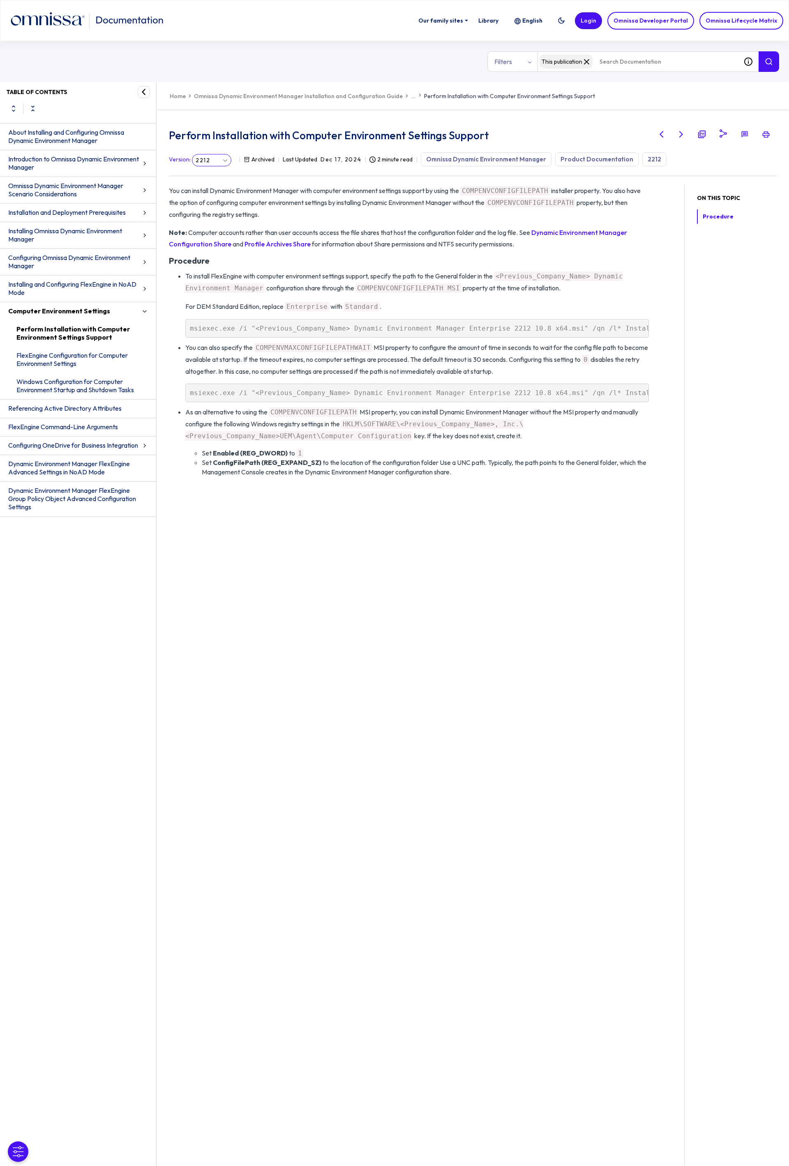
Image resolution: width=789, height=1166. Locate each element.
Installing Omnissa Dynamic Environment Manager (65, 235)
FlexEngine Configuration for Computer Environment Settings (72, 359)
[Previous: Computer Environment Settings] (661, 134)
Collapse (32, 108)
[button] (561, 20)
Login (588, 20)
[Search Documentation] (769, 61)
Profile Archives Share (278, 244)
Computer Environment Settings (59, 311)
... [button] (413, 96)
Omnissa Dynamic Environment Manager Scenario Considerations (65, 190)
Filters (503, 61)
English (532, 20)
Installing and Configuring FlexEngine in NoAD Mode (72, 288)
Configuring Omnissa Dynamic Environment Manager (69, 261)
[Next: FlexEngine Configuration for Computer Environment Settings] (681, 134)
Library (488, 20)
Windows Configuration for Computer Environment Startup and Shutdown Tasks (75, 385)
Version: (180, 159)
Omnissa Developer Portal (651, 20)
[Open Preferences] (18, 1151)
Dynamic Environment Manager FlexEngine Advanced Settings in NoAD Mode (69, 468)
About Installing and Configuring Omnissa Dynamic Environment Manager (66, 136)
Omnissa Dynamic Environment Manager (486, 159)
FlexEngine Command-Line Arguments (63, 427)
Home (178, 96)
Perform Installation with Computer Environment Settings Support (73, 333)
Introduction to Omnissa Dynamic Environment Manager (73, 163)
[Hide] (144, 92)
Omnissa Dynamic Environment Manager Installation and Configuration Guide (298, 96)
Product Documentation (597, 159)
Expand (13, 108)
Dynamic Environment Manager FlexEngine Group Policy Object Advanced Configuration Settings (72, 498)
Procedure (718, 216)
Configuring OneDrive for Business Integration (73, 445)
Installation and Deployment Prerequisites (67, 212)
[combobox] (638, 61)
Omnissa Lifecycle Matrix (741, 20)
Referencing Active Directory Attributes (65, 408)
